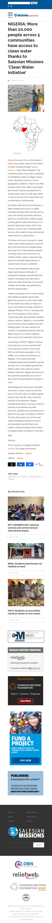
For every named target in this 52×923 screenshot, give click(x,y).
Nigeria (11, 163)
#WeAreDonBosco (35, 477)
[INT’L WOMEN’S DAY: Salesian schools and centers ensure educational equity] (26, 509)
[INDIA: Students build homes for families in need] (26, 551)
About (10, 817)
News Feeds (32, 817)
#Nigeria (23, 477)
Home (10, 812)
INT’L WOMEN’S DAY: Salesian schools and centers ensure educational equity (23, 528)
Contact (11, 821)
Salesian (11, 479)
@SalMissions (13, 477)
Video (29, 821)
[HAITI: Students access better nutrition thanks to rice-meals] (26, 592)
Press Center (32, 812)
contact (11, 448)
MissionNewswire (15, 160)
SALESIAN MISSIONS (34, 906)
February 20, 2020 (17, 80)
